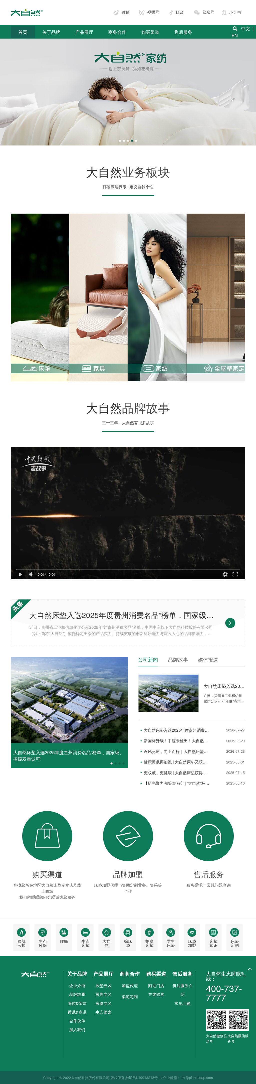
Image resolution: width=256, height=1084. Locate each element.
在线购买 (156, 994)
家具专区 (104, 994)
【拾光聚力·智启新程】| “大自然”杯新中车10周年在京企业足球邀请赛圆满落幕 (177, 783)
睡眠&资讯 (77, 1012)
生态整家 (104, 1012)
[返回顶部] (249, 969)
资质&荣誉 (77, 1003)
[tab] (150, 662)
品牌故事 (77, 994)
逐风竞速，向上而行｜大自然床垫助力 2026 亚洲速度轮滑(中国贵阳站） (177, 751)
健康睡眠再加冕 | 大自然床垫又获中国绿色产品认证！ (177, 762)
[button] (120, 141)
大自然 (104, 171)
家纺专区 (104, 1003)
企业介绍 (77, 985)
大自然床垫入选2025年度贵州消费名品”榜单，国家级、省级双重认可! (122, 615)
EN (235, 35)
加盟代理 (130, 985)
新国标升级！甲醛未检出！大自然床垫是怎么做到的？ (177, 740)
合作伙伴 (77, 1021)
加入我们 (77, 1029)
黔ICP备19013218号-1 (143, 1077)
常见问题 (182, 1003)
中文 (245, 28)
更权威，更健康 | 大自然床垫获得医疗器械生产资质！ (177, 773)
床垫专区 (104, 985)
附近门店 (156, 985)
